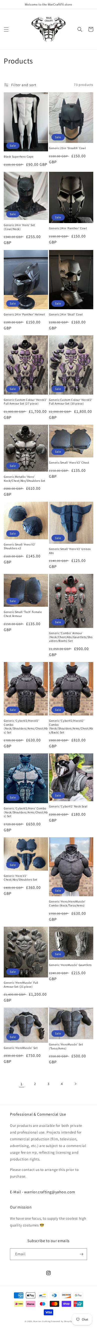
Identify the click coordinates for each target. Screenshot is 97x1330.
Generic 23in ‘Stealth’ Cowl (67, 148)
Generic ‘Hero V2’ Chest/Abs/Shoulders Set (20, 878)
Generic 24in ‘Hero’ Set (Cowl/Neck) (19, 227)
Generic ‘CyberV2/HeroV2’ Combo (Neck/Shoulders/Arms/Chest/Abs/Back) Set (71, 726)
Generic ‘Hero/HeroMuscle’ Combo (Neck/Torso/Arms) (67, 903)
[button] (6, 29)
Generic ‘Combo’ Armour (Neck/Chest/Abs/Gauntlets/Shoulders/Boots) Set (70, 637)
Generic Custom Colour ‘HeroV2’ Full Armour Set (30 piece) (70, 402)
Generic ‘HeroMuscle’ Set (21, 1048)
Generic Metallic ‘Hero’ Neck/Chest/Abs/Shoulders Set (24, 479)
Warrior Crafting (41, 1321)
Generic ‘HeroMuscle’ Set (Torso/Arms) (66, 1046)
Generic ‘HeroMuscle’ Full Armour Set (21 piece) (21, 984)
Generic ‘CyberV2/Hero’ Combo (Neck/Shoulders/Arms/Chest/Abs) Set (26, 812)
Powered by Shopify (61, 1321)
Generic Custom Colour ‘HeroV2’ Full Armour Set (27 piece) (25, 402)
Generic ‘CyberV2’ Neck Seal (68, 806)
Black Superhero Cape (19, 156)
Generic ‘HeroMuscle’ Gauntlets (70, 965)
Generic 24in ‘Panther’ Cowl (68, 228)
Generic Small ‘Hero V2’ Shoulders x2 (20, 546)
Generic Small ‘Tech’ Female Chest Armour (23, 614)
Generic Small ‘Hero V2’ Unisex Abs (70, 551)
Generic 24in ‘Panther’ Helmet (24, 314)
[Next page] (75, 1083)
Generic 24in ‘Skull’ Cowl (66, 314)
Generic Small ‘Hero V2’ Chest (69, 462)
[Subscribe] (81, 1254)
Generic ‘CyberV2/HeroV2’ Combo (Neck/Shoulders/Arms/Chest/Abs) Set (26, 726)
